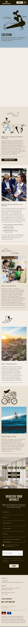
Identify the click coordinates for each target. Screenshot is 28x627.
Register (20, 2)
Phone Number (7, 528)
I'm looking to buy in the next (11, 539)
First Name (6, 512)
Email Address (7, 523)
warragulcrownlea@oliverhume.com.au (12, 582)
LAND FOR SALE (14, 473)
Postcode (5, 534)
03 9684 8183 (4, 580)
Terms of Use (12, 606)
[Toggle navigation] (25, 2)
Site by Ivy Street (5, 607)
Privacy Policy (4, 606)
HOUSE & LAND (14, 476)
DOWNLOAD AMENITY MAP (9, 160)
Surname (5, 517)
